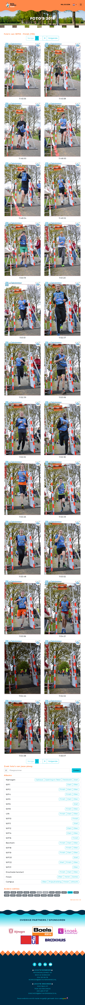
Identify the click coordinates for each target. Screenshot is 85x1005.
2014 (7, 895)
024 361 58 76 (42, 977)
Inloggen (65, 4)
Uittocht (74, 882)
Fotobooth (67, 780)
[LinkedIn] (45, 964)
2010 (31, 895)
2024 (20, 892)
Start (76, 780)
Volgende (52, 38)
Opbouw (39, 780)
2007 (50, 895)
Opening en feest (53, 780)
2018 (58, 892)
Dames (75, 877)
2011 (24, 895)
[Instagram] (40, 964)
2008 (44, 895)
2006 (57, 895)
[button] (74, 4)
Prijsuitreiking (55, 882)
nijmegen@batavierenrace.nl (42, 979)
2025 (13, 892)
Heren (67, 877)
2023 (26, 892)
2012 (19, 895)
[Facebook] (34, 964)
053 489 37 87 (42, 991)
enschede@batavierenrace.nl (42, 993)
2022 (33, 892)
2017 (64, 892)
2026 (7, 892)
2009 (37, 895)
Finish (62, 789)
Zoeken (76, 770)
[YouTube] (50, 964)
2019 (52, 892)
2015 (76, 892)
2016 (70, 892)
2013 (13, 895)
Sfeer (75, 785)
